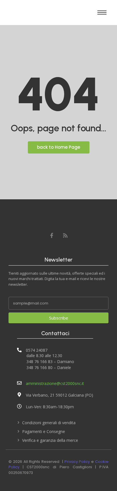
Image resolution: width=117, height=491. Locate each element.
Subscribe (58, 318)
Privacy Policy (77, 461)
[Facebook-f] (51, 235)
